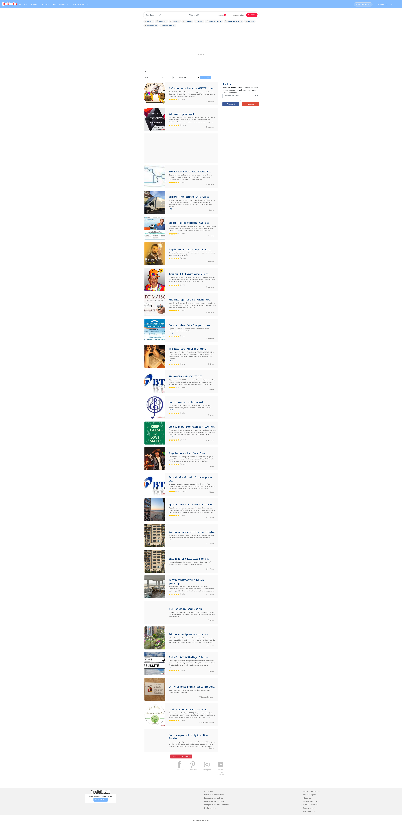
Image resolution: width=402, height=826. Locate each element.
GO (223, 21)
